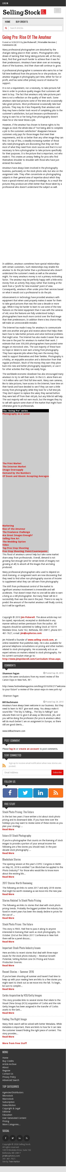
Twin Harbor (14, 1161)
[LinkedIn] (19, 1138)
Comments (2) (9, 45)
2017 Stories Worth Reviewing (17, 883)
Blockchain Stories (11, 859)
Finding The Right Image (14, 1019)
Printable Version (46, 42)
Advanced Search (10, 1080)
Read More (8, 829)
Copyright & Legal (11, 1108)
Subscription (8, 1102)
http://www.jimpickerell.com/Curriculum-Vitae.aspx (31, 659)
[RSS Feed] (26, 1138)
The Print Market (11, 463)
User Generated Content (14, 1118)
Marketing (8, 525)
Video (5, 545)
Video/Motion (9, 1105)
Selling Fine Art (10, 538)
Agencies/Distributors (12, 1092)
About (5, 1067)
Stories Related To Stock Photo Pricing (21, 900)
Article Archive (9, 1064)
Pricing (5, 1121)
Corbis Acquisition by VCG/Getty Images (22, 995)
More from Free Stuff (14, 1043)
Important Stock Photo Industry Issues (21, 948)
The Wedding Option (14, 541)
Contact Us (7, 1073)
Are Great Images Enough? (17, 535)
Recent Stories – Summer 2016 (18, 972)
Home (7, 21)
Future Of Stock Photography (16, 836)
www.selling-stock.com (41, 639)
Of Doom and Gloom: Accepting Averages (25, 476)
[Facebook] (5, 1138)
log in (12, 749)
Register (6, 1070)
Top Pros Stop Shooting (15, 548)
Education (7, 1115)
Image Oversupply (12, 470)
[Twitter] (12, 1138)
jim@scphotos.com (31, 633)
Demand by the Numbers (16, 473)
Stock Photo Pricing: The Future (18, 812)
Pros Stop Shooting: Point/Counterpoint (24, 551)
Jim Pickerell (30, 42)
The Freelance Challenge (16, 532)
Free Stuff (9, 804)
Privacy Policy (9, 1077)
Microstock (7, 1095)
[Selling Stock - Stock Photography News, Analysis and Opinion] (24, 12)
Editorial (6, 1111)
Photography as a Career (16, 414)
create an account (29, 749)
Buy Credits (22, 21)
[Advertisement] (33, 226)
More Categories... (11, 1124)
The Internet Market (14, 466)
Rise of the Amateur (13, 529)
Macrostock (8, 1099)
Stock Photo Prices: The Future (17, 924)
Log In (5, 3)
